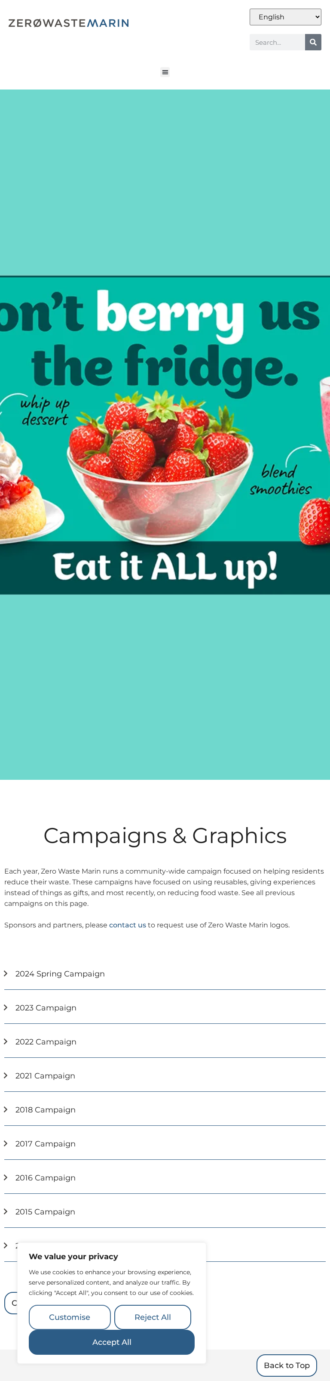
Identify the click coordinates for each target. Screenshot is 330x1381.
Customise (69, 1317)
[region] (111, 1303)
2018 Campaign (45, 1110)
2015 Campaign (45, 1212)
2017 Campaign (45, 1144)
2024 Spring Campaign (60, 974)
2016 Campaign (45, 1178)
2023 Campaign (45, 1008)
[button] (165, 72)
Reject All (152, 1317)
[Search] (313, 42)
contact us (127, 925)
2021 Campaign (45, 1076)
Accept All (111, 1342)
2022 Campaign (45, 1042)
